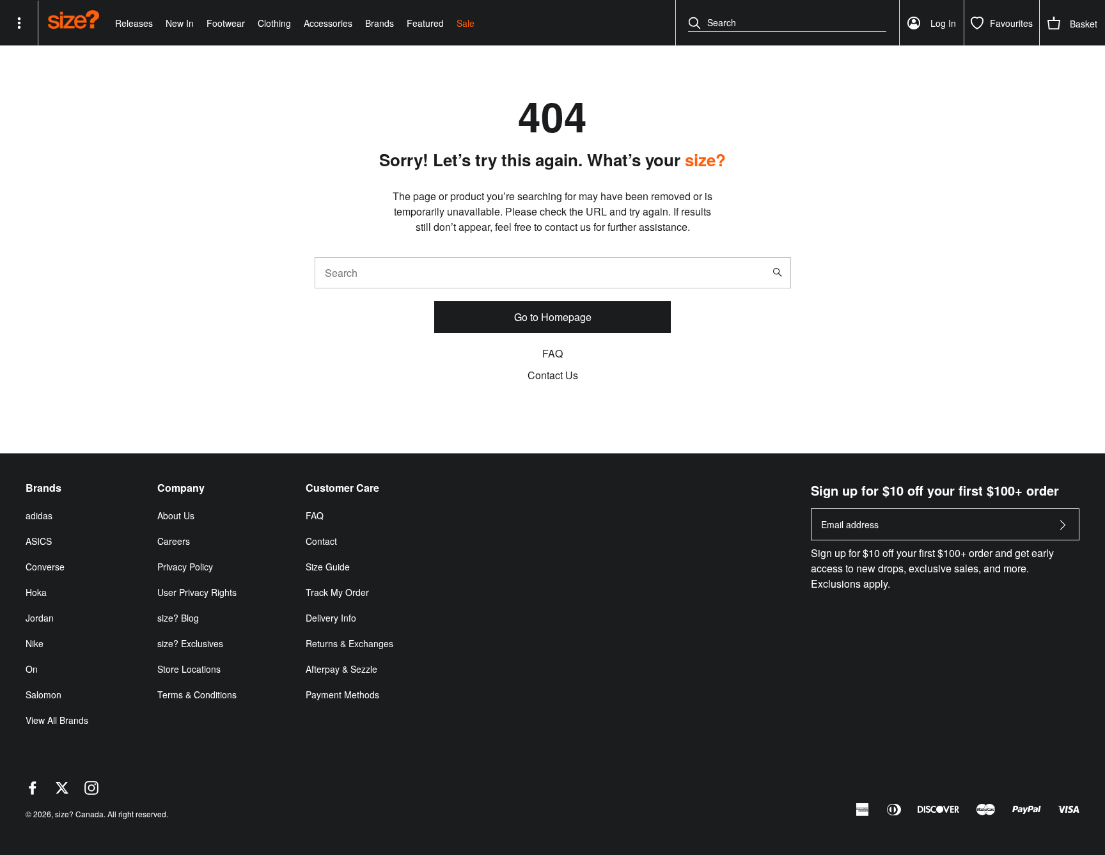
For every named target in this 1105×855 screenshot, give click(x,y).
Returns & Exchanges (349, 643)
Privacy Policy (185, 566)
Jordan (40, 617)
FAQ (552, 353)
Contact (321, 541)
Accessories (328, 23)
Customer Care (342, 488)
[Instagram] (91, 791)
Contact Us (553, 375)
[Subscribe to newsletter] (1063, 528)
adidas (39, 515)
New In (180, 23)
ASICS (39, 541)
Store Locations (189, 669)
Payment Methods (342, 694)
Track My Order (337, 592)
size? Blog (178, 617)
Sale (465, 23)
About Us (175, 515)
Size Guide (328, 566)
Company (181, 488)
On (32, 669)
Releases (134, 23)
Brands (379, 23)
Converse (45, 566)
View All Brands (57, 720)
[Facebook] (33, 791)
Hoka (36, 592)
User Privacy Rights (197, 592)
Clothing (274, 23)
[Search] (780, 272)
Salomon (43, 694)
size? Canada (79, 813)
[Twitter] (62, 791)
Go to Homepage (553, 317)
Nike (34, 643)
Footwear (226, 23)
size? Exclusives (190, 643)
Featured (425, 23)
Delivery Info (331, 617)
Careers (173, 541)
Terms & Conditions (197, 694)
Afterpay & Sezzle (341, 669)
